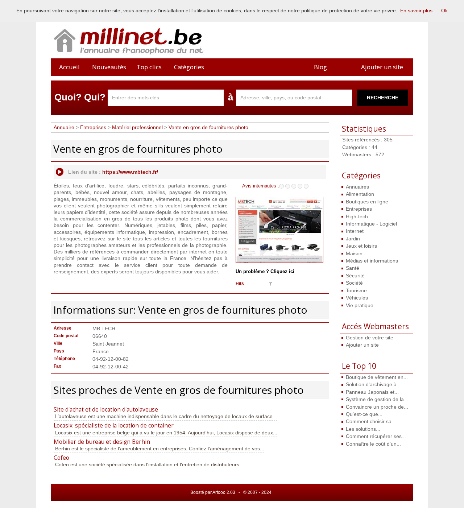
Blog (320, 67)
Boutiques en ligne (367, 202)
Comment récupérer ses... (376, 436)
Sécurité (355, 275)
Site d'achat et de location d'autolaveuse (106, 409)
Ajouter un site (382, 67)
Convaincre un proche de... (377, 407)
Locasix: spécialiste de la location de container (114, 425)
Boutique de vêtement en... (377, 377)
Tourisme (356, 290)
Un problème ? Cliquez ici (265, 271)
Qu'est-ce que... (364, 414)
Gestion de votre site (369, 337)
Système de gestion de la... (377, 399)
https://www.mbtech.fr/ (130, 172)
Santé (352, 268)
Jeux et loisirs (361, 246)
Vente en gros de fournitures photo (208, 127)
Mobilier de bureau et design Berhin (102, 442)
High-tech (357, 216)
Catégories (189, 67)
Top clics (149, 67)
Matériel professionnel (137, 127)
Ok (444, 10)
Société (354, 283)
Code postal (66, 336)
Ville (58, 343)
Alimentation (360, 194)
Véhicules (357, 298)
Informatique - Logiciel (371, 224)
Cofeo (61, 458)
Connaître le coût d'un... (373, 444)
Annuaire (64, 127)
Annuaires (357, 187)
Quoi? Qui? (79, 97)
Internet (355, 231)
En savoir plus (416, 10)
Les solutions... (363, 429)
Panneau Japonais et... (372, 392)
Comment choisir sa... (371, 421)
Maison (354, 253)
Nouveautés (109, 67)
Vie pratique (359, 305)
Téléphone (64, 358)
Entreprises (359, 209)
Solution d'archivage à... (373, 384)
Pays (59, 351)
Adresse (62, 328)
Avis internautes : (260, 185)
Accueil (69, 67)
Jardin (353, 238)
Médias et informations (372, 261)
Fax (57, 366)
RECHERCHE (382, 97)
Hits (240, 283)
